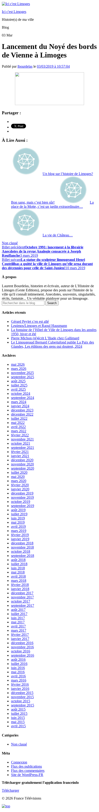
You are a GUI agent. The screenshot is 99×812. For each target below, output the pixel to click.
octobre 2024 (20, 393)
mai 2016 (18, 672)
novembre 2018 (22, 547)
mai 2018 (18, 572)
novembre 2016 (22, 647)
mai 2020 (18, 477)
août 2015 (18, 709)
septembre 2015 (22, 705)
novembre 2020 (22, 464)
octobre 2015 (20, 701)
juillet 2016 (19, 664)
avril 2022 (18, 427)
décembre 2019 (22, 493)
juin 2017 (18, 618)
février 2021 (20, 452)
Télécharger (10, 790)
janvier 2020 (20, 489)
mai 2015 (18, 722)
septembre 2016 (22, 655)
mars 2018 (18, 581)
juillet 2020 (19, 472)
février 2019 (20, 535)
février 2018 (20, 585)
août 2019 (18, 510)
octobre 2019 (20, 502)
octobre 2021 (20, 443)
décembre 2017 (22, 593)
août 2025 (18, 381)
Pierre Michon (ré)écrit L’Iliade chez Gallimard (45, 338)
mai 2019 (18, 522)
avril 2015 (18, 726)
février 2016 (20, 684)
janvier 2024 (20, 406)
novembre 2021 (22, 439)
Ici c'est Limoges (14, 12)
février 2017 (20, 635)
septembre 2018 (22, 556)
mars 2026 (18, 369)
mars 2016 (18, 680)
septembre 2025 (22, 377)
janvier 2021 (20, 456)
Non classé (10, 243)
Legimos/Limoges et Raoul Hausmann (39, 326)
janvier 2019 (20, 539)
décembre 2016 (22, 643)
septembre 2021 (22, 448)
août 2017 (18, 610)
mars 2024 (18, 402)
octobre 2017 (20, 601)
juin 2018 (18, 568)
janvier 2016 (20, 689)
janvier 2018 (20, 589)
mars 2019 (18, 531)
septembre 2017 (22, 605)
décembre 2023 (22, 410)
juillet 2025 (19, 385)
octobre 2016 (20, 651)
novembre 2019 (22, 497)
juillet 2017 (19, 614)
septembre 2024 (22, 398)
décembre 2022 (22, 414)
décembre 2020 (22, 460)
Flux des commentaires (27, 771)
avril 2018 (18, 576)
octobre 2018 (20, 551)
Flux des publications (26, 766)
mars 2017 (18, 630)
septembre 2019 (22, 506)
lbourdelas (24, 66)
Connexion (19, 762)
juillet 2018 (19, 564)
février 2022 (20, 435)
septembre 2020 (22, 468)
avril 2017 (18, 626)
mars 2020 (18, 481)
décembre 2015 (22, 693)
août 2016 (18, 659)
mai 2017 (18, 622)
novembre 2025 (22, 373)
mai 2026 (18, 364)
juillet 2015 (19, 713)
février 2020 (20, 485)
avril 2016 (18, 676)
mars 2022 (18, 431)
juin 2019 (18, 518)
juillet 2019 (19, 514)
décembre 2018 (22, 543)
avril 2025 (18, 389)
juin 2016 (18, 668)
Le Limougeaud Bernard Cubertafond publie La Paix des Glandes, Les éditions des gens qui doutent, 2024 (52, 344)
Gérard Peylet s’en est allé (30, 321)
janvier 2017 (20, 639)
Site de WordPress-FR (27, 775)
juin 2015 (18, 718)
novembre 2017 (22, 597)
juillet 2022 (19, 418)
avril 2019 (18, 526)
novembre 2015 (22, 697)
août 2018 (18, 560)
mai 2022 (18, 423)
